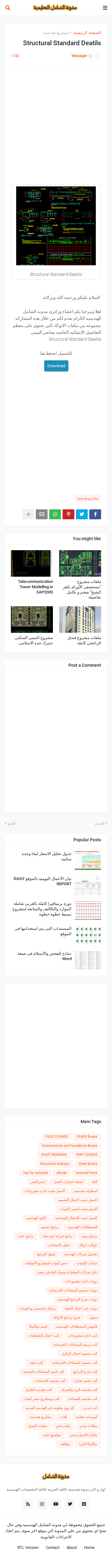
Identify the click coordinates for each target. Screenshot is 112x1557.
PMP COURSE (86, 1155)
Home (89, 1547)
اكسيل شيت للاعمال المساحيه (76, 1218)
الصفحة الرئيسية (87, 32)
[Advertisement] (56, 128)
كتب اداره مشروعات (82, 1336)
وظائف (65, 1444)
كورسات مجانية (86, 1417)
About (72, 1547)
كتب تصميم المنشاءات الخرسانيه (74, 1363)
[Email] (42, 514)
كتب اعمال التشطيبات (43, 1336)
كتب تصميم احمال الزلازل (79, 1354)
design (62, 1173)
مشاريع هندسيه (56, 32)
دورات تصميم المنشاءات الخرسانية (73, 1290)
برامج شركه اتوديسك (57, 1236)
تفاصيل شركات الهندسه (80, 1254)
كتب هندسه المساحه (82, 1399)
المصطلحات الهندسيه (82, 1227)
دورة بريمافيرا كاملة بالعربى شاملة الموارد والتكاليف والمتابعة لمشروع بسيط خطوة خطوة (42, 908)
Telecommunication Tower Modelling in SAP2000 (35, 586)
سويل (93, 1317)
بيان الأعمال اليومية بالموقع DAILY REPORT (43, 881)
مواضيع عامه (52, 1435)
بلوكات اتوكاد (88, 1245)
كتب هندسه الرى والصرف (79, 1390)
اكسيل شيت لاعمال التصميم (77, 1200)
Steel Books (88, 1164)
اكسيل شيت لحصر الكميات (78, 1209)
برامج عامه (26, 1236)
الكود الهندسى (36, 1218)
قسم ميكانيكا (38, 1326)
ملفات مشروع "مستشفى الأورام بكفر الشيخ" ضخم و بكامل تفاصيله (82, 589)
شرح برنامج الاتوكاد (66, 1317)
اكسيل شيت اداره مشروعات (45, 1191)
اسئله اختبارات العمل (68, 1182)
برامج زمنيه (89, 1236)
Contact (52, 1547)
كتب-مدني (90, 1408)
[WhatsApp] (55, 514)
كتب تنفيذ (36, 1363)
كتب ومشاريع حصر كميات (41, 1399)
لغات (63, 1417)
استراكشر (38, 1182)
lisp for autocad (35, 1173)
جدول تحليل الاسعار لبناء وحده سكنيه (47, 856)
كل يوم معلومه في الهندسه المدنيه (50, 1408)
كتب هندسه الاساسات (50, 1381)
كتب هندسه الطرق (39, 1390)
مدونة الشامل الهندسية (42, 1524)
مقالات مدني (88, 1426)
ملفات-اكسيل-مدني (83, 1435)
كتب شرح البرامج (85, 1372)
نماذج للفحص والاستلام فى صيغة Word (44, 956)
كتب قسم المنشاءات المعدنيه (43, 1372)
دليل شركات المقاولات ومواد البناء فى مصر (67, 1272)
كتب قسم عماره (85, 1381)
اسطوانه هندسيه (85, 1191)
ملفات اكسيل (37, 1426)
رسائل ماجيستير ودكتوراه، (37, 1308)
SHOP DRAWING (54, 1155)
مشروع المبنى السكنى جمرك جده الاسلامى (34, 640)
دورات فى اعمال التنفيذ (81, 1308)
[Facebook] (95, 514)
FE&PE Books (87, 1137)
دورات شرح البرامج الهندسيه (77, 1299)
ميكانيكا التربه (88, 1444)
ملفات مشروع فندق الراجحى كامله (84, 640)
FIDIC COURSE (57, 1137)
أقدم (12, 823)
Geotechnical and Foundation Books (69, 1146)
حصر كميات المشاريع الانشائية (47, 1263)
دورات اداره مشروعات (81, 1281)
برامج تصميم (49, 1227)
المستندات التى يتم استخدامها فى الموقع (43, 931)
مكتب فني (63, 1426)
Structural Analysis (55, 1164)
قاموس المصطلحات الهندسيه (76, 1326)
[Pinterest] (68, 514)
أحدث (99, 823)
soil (94, 1182)
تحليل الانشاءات (59, 1245)
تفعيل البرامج (46, 1254)
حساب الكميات (87, 1263)
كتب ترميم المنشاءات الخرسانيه (75, 1345)
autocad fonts (86, 1173)
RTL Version (28, 1547)
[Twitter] (82, 514)
